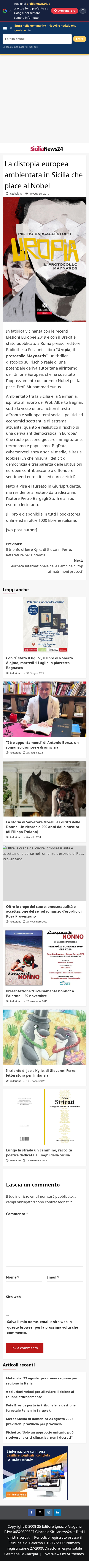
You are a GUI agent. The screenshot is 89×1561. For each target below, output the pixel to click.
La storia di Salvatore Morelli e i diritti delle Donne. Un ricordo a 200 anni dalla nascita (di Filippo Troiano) (43, 827)
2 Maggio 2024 (34, 752)
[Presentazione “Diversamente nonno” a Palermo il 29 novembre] (44, 957)
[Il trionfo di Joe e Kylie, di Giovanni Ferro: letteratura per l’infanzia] (44, 1037)
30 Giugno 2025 (35, 673)
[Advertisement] (44, 99)
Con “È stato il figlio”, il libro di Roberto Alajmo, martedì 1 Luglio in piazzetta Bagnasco (39, 663)
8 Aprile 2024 (33, 837)
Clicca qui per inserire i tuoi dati (20, 46)
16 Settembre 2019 (36, 1160)
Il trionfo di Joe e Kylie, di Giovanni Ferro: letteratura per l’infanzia (41, 1073)
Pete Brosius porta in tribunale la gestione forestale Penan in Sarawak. (41, 1407)
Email (53, 1277)
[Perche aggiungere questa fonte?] (82, 11)
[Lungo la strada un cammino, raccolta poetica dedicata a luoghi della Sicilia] (44, 1117)
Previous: (39, 549)
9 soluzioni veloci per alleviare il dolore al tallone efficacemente (40, 1394)
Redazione (16, 193)
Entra (79, 39)
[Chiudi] (10, 11)
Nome (12, 1277)
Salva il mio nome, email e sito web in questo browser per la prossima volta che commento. (42, 1327)
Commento (17, 1213)
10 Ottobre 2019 (39, 193)
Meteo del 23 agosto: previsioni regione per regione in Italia (41, 1380)
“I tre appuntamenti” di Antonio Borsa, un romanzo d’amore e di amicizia (42, 745)
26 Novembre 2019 (36, 1001)
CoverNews (52, 1554)
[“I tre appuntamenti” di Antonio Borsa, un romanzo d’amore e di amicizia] (44, 709)
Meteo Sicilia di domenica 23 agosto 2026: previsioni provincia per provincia (40, 1421)
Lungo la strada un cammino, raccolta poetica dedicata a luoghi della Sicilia (39, 1152)
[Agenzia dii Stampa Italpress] (35, 1472)
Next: (46, 566)
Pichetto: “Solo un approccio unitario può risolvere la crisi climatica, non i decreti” (39, 1435)
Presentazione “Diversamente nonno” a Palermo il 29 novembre (40, 993)
